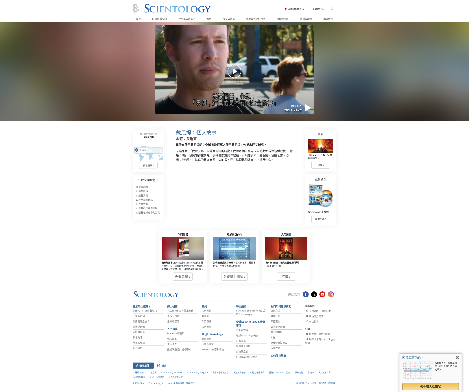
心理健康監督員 (279, 342)
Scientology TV (296, 8)
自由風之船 (242, 351)
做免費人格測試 (430, 387)
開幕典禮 (206, 338)
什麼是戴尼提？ (141, 321)
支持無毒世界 (325, 372)
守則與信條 (139, 332)
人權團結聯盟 (139, 377)
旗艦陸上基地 (243, 346)
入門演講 (206, 321)
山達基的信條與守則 (147, 208)
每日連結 (241, 306)
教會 (209, 18)
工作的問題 (173, 316)
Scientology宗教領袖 (213, 349)
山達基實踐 (142, 195)
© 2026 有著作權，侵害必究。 (164, 383)
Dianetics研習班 (175, 333)
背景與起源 (142, 186)
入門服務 (172, 329)
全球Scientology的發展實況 (250, 324)
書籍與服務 (306, 18)
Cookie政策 (311, 383)
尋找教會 (314, 321)
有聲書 (205, 316)
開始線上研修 (239, 372)
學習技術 (275, 316)
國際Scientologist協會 (279, 372)
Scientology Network (171, 372)
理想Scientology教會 (247, 335)
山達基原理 (142, 191)
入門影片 (206, 326)
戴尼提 (153, 372)
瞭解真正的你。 (413, 358)
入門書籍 (206, 310)
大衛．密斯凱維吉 (221, 372)
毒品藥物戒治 (278, 326)
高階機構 (241, 340)
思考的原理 (173, 321)
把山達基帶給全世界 (247, 357)
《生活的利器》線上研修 (180, 310)
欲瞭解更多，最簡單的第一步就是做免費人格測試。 (446, 366)
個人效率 (172, 338)
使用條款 (322, 383)
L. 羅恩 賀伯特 (159, 18)
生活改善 (172, 344)
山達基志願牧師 (257, 372)
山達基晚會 (208, 344)
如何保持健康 (278, 355)
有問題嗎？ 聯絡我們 (320, 311)
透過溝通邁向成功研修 (179, 349)
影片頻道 (137, 348)
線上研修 (328, 18)
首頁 (138, 18)
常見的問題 (283, 18)
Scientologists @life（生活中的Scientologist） (251, 312)
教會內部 (137, 337)
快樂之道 (275, 310)
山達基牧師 (142, 204)
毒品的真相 (276, 332)
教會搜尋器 (242, 330)
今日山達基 (229, 18)
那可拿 (311, 372)
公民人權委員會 (176, 377)
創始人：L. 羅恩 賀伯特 (145, 310)
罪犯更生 (275, 321)
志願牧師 (275, 348)
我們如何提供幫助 (255, 18)
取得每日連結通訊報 (319, 333)
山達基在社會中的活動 (148, 212)
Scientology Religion (197, 372)
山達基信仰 (139, 316)
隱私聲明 (300, 383)
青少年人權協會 (157, 377)
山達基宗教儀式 (144, 199)
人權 (273, 337)
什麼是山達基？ (187, 18)
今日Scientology (212, 334)
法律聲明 (332, 383)
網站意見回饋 (316, 316)
